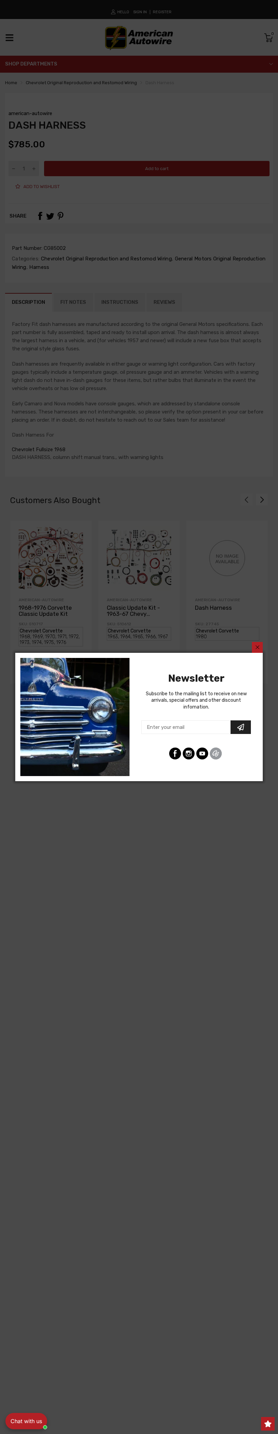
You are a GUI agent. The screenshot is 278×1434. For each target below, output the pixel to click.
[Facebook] (175, 753)
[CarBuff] (216, 753)
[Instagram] (189, 753)
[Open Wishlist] (268, 1424)
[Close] (257, 647)
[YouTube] (202, 753)
